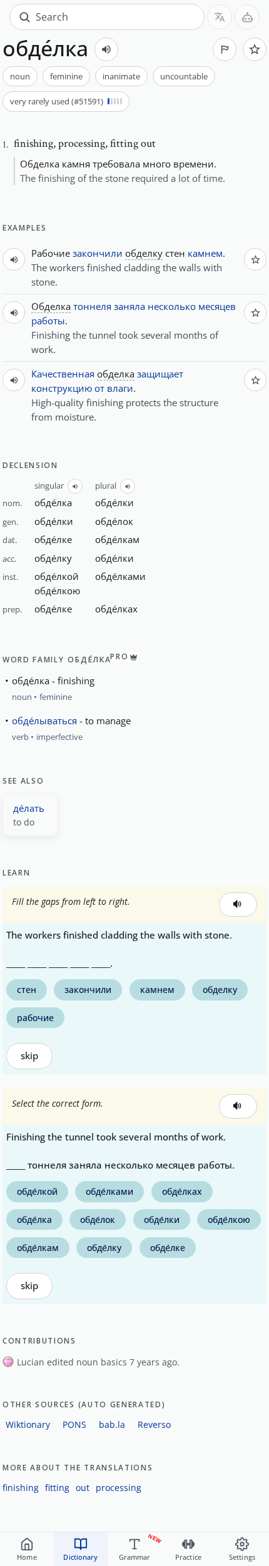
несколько (172, 306)
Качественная (62, 373)
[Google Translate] (219, 16)
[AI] (247, 16)
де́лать (28, 808)
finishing (21, 1488)
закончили (98, 253)
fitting (57, 1488)
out (82, 1488)
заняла (129, 306)
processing (118, 1488)
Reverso (154, 1424)
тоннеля (92, 306)
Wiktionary (28, 1424)
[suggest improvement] (224, 49)
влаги (120, 388)
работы (48, 320)
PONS (74, 1424)
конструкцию (61, 388)
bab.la (112, 1424)
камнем (205, 253)
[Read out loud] (106, 49)
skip (29, 1056)
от (99, 388)
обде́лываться (44, 720)
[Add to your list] (254, 49)
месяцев (217, 306)
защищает (160, 373)
